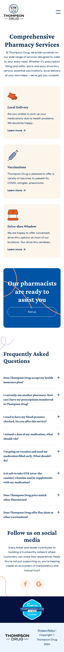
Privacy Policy (46, 630)
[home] (13, 12)
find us (32, 311)
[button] (58, 12)
